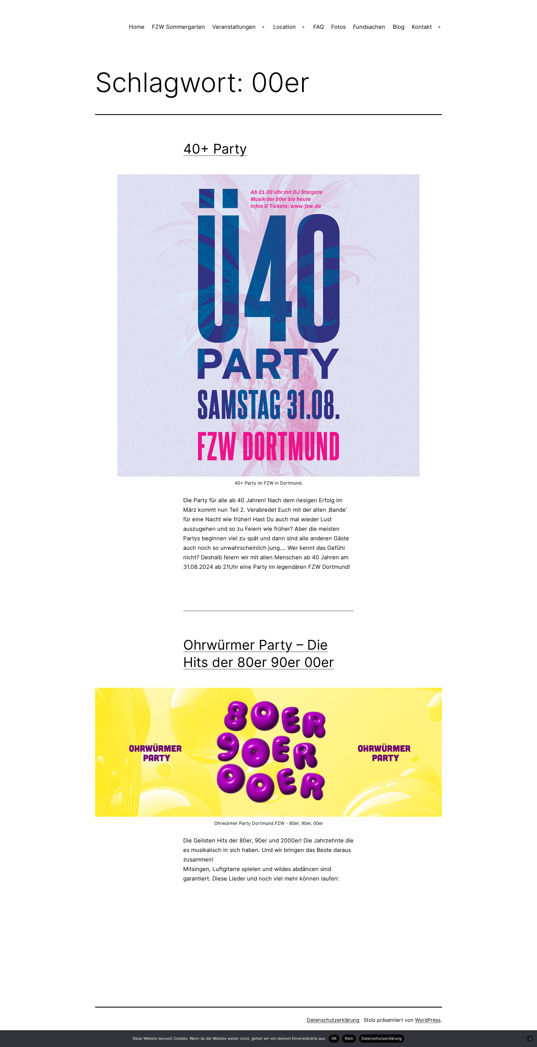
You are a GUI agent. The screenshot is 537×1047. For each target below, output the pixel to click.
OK (334, 1038)
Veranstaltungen (234, 27)
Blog (398, 27)
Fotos (338, 27)
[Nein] (530, 1038)
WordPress (428, 1020)
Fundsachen (369, 27)
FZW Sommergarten (178, 27)
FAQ (318, 27)
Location (284, 27)
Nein (349, 1038)
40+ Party (215, 148)
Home (137, 27)
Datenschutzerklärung (333, 1020)
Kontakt (422, 27)
